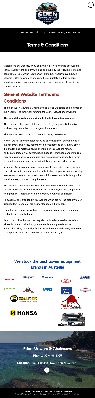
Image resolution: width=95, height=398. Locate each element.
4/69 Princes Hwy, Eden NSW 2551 (65, 32)
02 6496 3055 (27, 32)
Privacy (18, 394)
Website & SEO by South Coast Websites (65, 394)
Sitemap (43, 394)
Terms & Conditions (30, 394)
